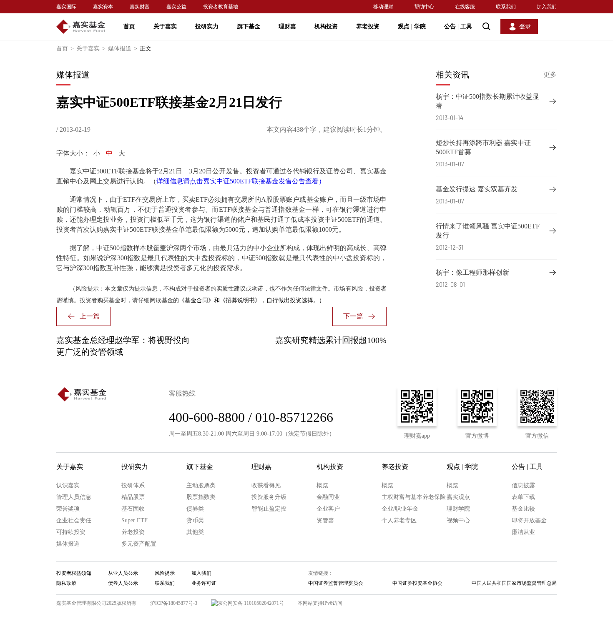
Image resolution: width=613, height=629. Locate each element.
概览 (322, 485)
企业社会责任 (73, 520)
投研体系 (133, 485)
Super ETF (134, 520)
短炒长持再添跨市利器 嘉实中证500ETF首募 (483, 147)
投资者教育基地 (220, 7)
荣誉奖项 (68, 509)
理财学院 (458, 509)
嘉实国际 (66, 7)
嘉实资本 (103, 7)
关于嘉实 (165, 26)
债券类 (195, 509)
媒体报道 (122, 48)
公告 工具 (458, 26)
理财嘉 (287, 26)
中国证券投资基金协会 (417, 583)
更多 (550, 74)
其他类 (195, 532)
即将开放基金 (529, 520)
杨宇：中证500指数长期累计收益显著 (487, 101)
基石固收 (133, 509)
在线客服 (465, 7)
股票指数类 (201, 497)
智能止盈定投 (268, 509)
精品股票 (133, 497)
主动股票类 (201, 485)
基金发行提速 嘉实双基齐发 (477, 189)
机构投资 (326, 26)
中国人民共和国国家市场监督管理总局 (514, 583)
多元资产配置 (138, 544)
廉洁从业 (523, 532)
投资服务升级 (268, 497)
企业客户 (328, 509)
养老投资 (367, 26)
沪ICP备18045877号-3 (173, 603)
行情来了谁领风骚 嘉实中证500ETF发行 (488, 231)
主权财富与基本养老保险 (414, 497)
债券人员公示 (123, 583)
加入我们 (547, 7)
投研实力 (207, 26)
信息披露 (523, 485)
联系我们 (506, 7)
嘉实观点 (458, 497)
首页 (129, 26)
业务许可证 (203, 583)
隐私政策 (66, 583)
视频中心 (458, 520)
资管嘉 (325, 520)
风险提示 (165, 573)
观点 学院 (412, 26)
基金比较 (523, 509)
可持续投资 (70, 532)
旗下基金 (248, 26)
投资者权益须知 (73, 573)
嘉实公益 (176, 7)
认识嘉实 (68, 485)
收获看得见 (266, 485)
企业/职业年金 (400, 509)
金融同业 (328, 497)
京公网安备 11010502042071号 (251, 603)
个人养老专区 (399, 520)
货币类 (195, 520)
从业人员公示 (123, 573)
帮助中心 (424, 7)
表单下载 (523, 497)
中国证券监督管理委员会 (335, 583)
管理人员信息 (73, 497)
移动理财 (383, 7)
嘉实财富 (140, 7)
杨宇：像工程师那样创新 (472, 272)
